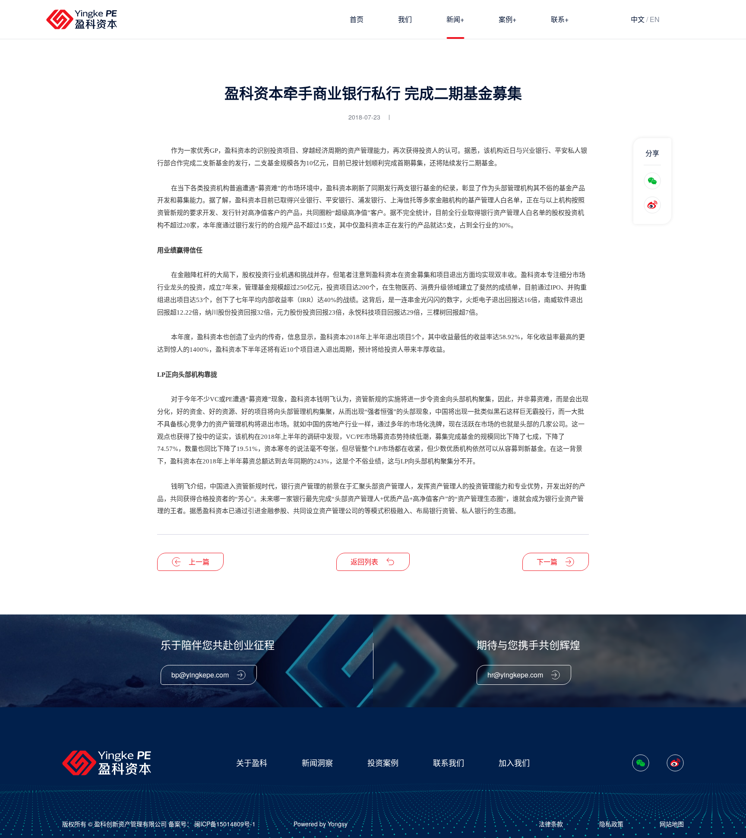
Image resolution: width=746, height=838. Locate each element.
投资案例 (382, 762)
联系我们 (448, 762)
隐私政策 (611, 823)
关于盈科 (251, 762)
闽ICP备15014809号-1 (225, 823)
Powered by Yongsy (321, 823)
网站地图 (672, 823)
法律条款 (551, 823)
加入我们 (514, 762)
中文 (638, 19)
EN (655, 19)
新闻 (455, 19)
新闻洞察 (317, 762)
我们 (405, 19)
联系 (560, 19)
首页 (357, 19)
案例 (507, 19)
